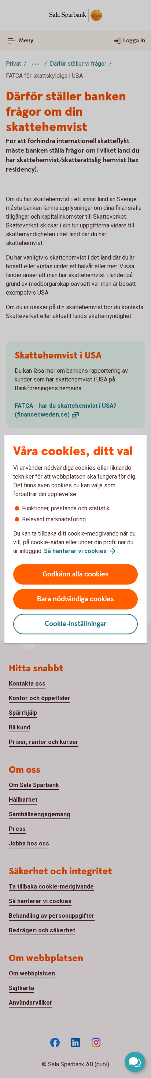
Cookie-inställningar (76, 624)
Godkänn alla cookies (75, 574)
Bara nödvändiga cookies (75, 599)
